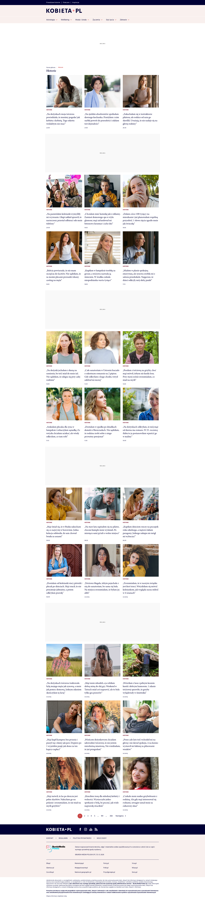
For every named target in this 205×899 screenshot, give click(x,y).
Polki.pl (105, 868)
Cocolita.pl (50, 872)
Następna (120, 816)
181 (102, 816)
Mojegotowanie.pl (81, 868)
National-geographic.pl (83, 872)
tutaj (65, 896)
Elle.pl (48, 863)
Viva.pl (134, 863)
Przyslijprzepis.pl (109, 872)
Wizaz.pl (135, 868)
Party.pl (106, 863)
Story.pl (134, 872)
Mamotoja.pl (79, 863)
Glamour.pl (50, 868)
